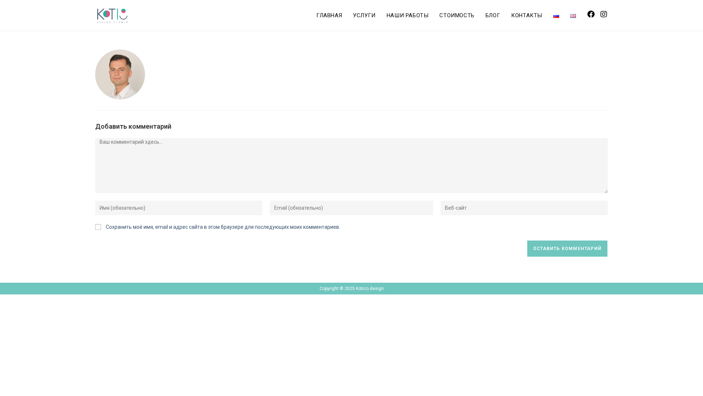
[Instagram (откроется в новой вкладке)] (604, 14)
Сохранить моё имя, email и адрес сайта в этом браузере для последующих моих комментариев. (223, 227)
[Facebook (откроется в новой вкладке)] (591, 14)
